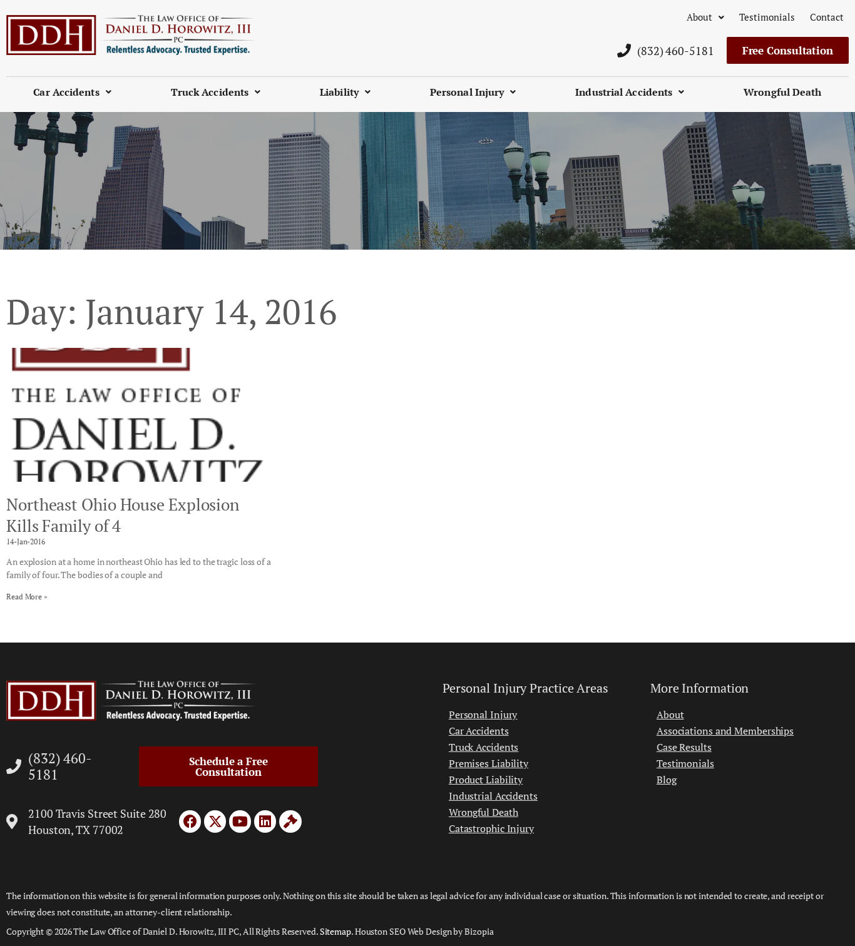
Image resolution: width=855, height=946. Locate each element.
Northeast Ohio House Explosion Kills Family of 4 (122, 515)
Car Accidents (66, 92)
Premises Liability (488, 763)
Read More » (27, 596)
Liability (339, 92)
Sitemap (335, 931)
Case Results (684, 747)
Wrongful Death (782, 92)
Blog (667, 779)
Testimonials (767, 17)
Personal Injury (467, 92)
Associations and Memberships (725, 731)
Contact (827, 17)
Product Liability (486, 779)
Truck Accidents (210, 92)
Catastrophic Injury (491, 828)
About (699, 17)
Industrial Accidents (623, 92)
